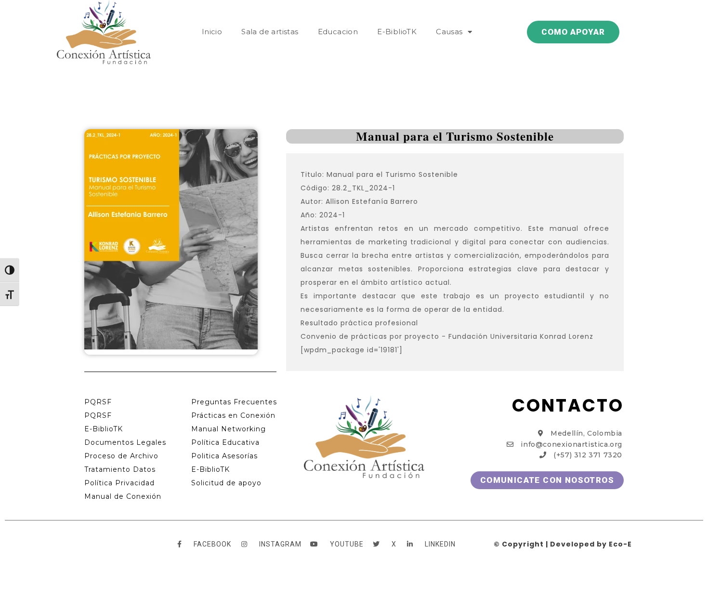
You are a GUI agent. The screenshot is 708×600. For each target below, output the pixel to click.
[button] (573, 32)
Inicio (212, 31)
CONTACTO (568, 405)
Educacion (338, 31)
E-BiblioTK (397, 31)
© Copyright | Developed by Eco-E (563, 544)
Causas (449, 31)
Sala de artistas (269, 31)
